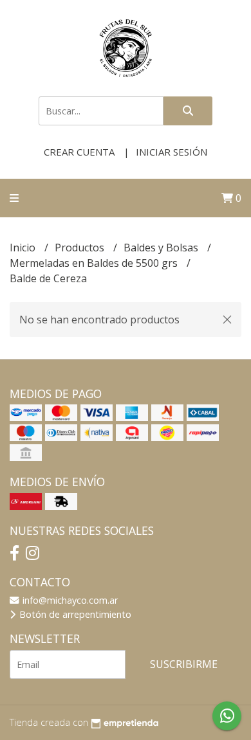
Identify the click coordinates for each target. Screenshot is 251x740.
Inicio (24, 247)
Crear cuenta (79, 151)
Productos (81, 247)
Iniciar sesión (171, 151)
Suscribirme (184, 664)
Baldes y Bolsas (162, 247)
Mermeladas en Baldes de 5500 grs (95, 263)
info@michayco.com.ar (69, 600)
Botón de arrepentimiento (74, 614)
